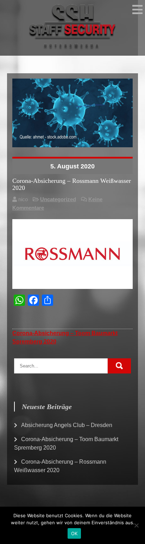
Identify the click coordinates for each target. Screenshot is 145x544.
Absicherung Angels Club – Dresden (66, 425)
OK (74, 533)
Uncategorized (58, 199)
